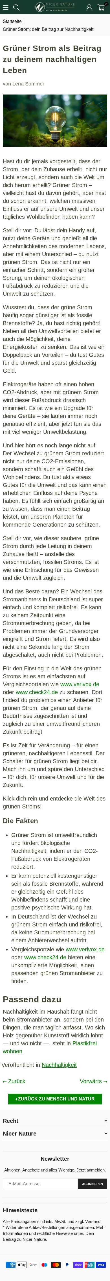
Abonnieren (92, 1184)
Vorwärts (92, 1081)
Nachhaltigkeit (59, 1065)
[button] (101, 7)
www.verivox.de (79, 684)
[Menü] (5, 7)
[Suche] (16, 7)
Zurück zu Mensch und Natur (56, 1099)
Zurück (15, 1081)
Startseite (12, 21)
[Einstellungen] (89, 7)
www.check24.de (37, 692)
